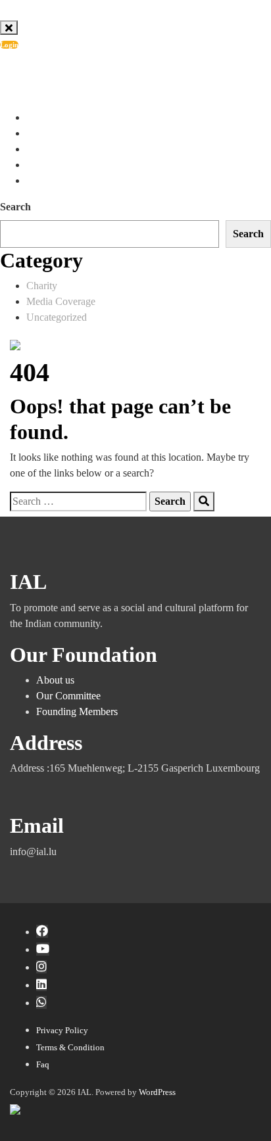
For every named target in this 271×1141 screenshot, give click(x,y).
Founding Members (77, 711)
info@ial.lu (61, 75)
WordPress (157, 1092)
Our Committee (68, 695)
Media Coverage (60, 301)
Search (15, 206)
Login (9, 45)
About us (55, 680)
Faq (42, 1064)
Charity (41, 285)
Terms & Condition (70, 1047)
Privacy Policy (62, 1030)
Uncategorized (56, 317)
